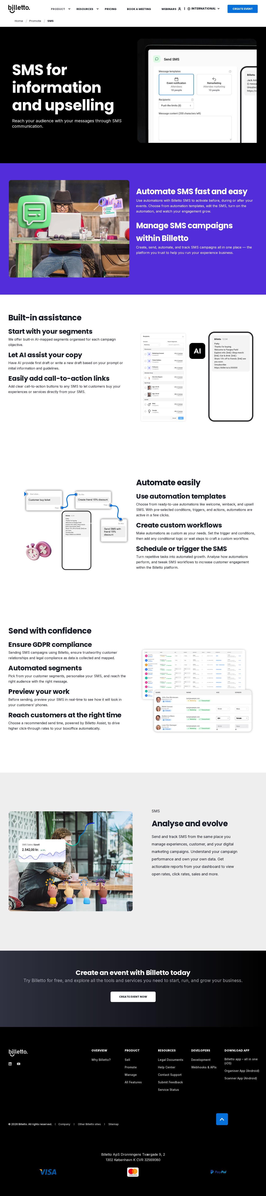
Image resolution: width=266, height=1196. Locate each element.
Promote (35, 21)
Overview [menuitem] (99, 1051)
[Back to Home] (19, 9)
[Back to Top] (222, 1119)
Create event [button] (243, 9)
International (203, 8)
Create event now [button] (133, 997)
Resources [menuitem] (84, 9)
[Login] (180, 8)
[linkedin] (11, 1064)
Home (19, 21)
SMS (50, 21)
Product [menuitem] (58, 9)
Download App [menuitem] (236, 1051)
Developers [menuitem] (200, 1051)
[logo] (18, 1053)
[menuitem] (69, 9)
